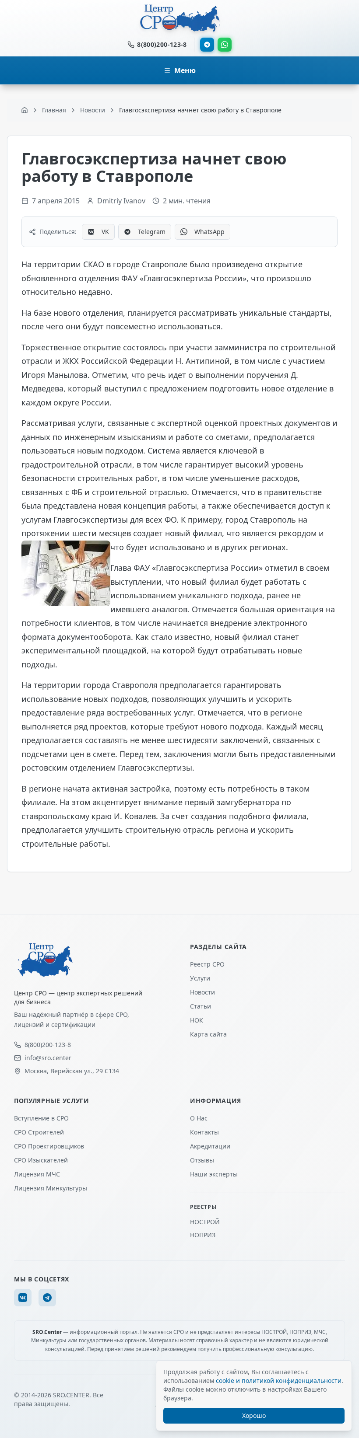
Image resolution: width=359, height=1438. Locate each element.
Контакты (204, 1132)
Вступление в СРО (41, 1118)
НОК (196, 1020)
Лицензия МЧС (37, 1174)
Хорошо (254, 1415)
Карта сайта (208, 1034)
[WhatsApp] (225, 45)
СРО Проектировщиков (49, 1146)
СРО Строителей (39, 1132)
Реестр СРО (207, 964)
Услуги (200, 978)
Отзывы (202, 1160)
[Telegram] (207, 45)
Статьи (200, 1006)
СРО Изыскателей (41, 1160)
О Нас (199, 1118)
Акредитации (210, 1146)
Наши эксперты (214, 1174)
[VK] (23, 1297)
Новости (202, 992)
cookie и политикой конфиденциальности (278, 1380)
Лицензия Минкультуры (50, 1188)
